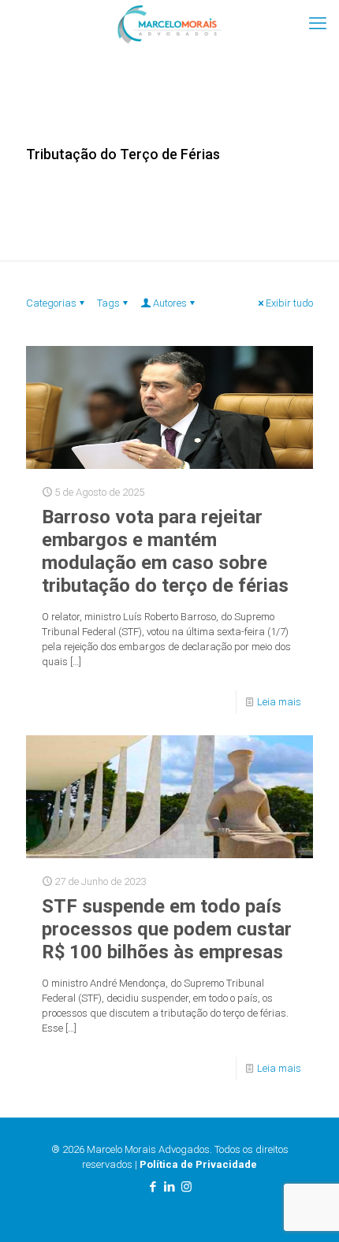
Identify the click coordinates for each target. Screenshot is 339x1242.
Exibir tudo (289, 303)
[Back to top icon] (306, 1209)
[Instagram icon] (186, 1187)
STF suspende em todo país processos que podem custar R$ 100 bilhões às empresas (167, 929)
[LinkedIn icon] (170, 1187)
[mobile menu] (317, 23)
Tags (108, 303)
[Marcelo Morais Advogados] (169, 23)
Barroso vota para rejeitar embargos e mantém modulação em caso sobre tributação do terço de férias (165, 551)
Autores (170, 303)
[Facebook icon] (153, 1187)
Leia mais (279, 702)
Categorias (51, 303)
